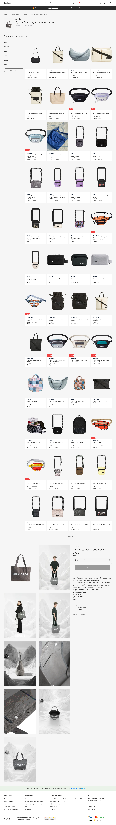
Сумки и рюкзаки (65, 3)
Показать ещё (68, 536)
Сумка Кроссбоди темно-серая (79, 278)
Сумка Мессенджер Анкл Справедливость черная (34, 237)
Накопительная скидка (10, 801)
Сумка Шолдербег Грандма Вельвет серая (34, 196)
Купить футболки (92, 804)
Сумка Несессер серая (99, 278)
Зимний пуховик (92, 809)
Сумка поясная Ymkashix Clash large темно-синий (57, 361)
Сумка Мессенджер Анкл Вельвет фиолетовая (78, 196)
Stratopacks (96, 235)
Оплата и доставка (9, 798)
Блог (26, 806)
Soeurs (29, 399)
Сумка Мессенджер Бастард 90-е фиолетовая (78, 237)
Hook (72, 153)
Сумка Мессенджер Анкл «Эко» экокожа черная (35, 525)
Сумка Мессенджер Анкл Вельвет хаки (78, 484)
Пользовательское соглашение (34, 801)
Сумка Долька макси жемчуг (79, 72)
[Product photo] (20, 568)
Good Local (52, 71)
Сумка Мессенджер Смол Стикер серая (56, 484)
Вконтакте (76, 788)
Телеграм (86, 788)
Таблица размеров (9, 806)
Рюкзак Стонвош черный (77, 442)
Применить (13, 70)
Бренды (75, 3)
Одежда (40, 3)
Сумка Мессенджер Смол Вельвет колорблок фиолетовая (57, 196)
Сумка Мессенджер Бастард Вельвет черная (57, 443)
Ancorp (51, 276)
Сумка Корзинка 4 (32, 401)
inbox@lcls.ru (53, 806)
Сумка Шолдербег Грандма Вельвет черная (100, 155)
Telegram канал (53, 8)
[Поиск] (104, 3)
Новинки (33, 3)
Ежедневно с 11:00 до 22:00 (57, 801)
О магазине (28, 798)
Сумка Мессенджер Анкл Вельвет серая (78, 155)
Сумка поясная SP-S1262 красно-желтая (33, 484)
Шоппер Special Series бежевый (57, 72)
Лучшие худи (91, 806)
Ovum (28, 71)
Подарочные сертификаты (11, 809)
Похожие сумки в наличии (16, 36)
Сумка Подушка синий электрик (57, 154)
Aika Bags (73, 71)
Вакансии (28, 809)
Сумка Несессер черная (55, 278)
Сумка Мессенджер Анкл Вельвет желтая (99, 484)
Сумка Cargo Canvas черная (34, 72)
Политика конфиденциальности (34, 804)
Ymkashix (73, 112)
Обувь (46, 3)
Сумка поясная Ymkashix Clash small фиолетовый (101, 114)
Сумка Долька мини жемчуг (56, 401)
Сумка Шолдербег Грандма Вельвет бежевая (56, 525)
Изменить (105, 559)
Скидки (81, 3)
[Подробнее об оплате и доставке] (109, 560)
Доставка (75, 614)
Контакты (52, 809)
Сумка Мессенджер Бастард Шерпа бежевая (57, 237)
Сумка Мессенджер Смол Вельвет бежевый (34, 278)
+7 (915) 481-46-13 (54, 804)
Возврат (83, 614)
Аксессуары (54, 3)
